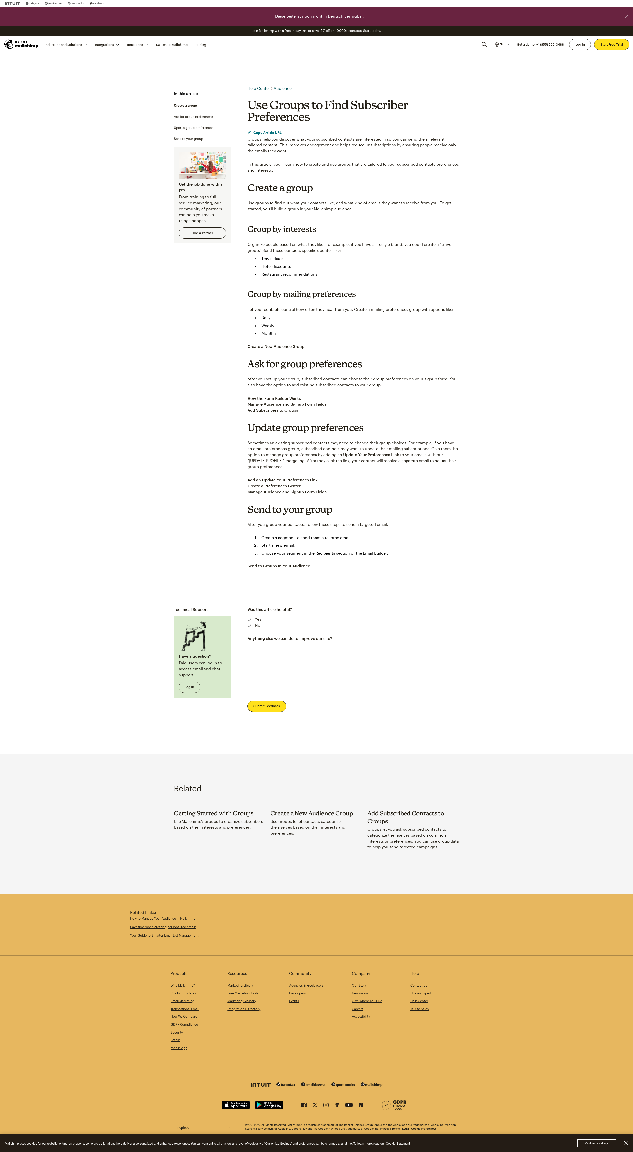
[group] (501, 44)
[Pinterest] (361, 1106)
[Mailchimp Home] (21, 44)
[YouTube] (349, 1106)
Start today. (372, 31)
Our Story (359, 985)
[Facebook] (304, 1106)
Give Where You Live (367, 1001)
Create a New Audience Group (276, 346)
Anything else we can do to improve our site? (290, 638)
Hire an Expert (420, 993)
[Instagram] (326, 1106)
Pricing (200, 44)
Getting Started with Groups (213, 813)
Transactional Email (185, 1009)
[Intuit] (12, 3)
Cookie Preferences (424, 1128)
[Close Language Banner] (626, 17)
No (257, 625)
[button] (501, 44)
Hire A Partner (202, 233)
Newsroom (360, 993)
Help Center (259, 88)
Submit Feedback (266, 706)
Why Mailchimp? (183, 985)
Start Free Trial (611, 44)
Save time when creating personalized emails (163, 927)
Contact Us (418, 985)
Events (294, 1001)
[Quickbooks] (76, 3)
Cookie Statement (398, 1143)
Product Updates (183, 993)
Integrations (104, 44)
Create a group (185, 105)
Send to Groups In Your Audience (279, 566)
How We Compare (184, 1016)
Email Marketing (182, 1001)
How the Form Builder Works (274, 398)
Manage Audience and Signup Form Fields (287, 404)
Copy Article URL (267, 132)
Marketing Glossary (241, 1001)
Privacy (384, 1128)
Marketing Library (240, 985)
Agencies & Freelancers (306, 985)
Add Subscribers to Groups (273, 410)
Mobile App (179, 1048)
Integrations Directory (243, 1009)
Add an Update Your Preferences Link (283, 479)
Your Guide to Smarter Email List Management (164, 935)
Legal (405, 1128)
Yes (258, 619)
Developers (297, 993)
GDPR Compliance (184, 1024)
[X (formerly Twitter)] (315, 1106)
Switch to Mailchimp (172, 44)
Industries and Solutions (63, 44)
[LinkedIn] (337, 1106)
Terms (396, 1128)
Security (177, 1032)
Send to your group (188, 139)
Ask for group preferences (193, 116)
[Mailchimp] (97, 3)
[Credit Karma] (53, 3)
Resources (135, 44)
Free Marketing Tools (242, 993)
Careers (357, 1009)
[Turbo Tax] (32, 3)
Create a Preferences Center (274, 485)
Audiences (284, 88)
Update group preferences (193, 127)
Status (175, 1040)
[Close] (626, 1143)
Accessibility (361, 1016)
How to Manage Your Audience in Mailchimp (162, 918)
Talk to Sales (419, 1009)
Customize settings (597, 1143)
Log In (580, 44)
